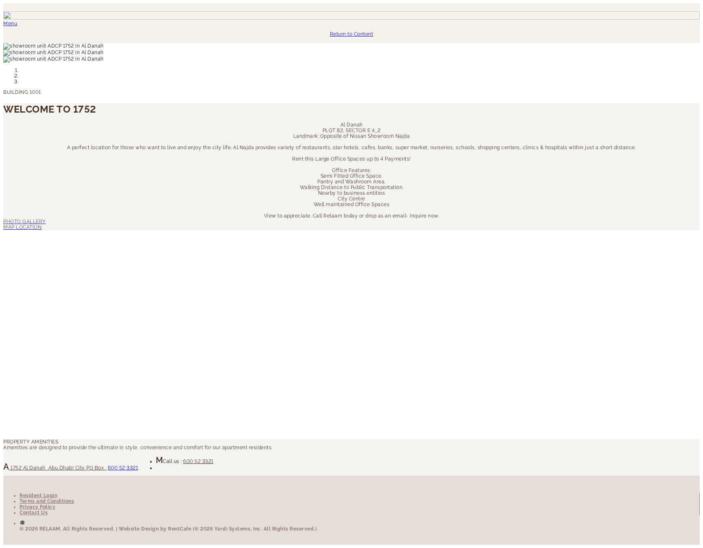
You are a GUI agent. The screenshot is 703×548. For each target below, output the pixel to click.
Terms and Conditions (47, 501)
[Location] (351, 221)
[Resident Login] (351, 227)
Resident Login (38, 495)
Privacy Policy (37, 507)
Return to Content (351, 34)
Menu (10, 23)
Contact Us (34, 512)
